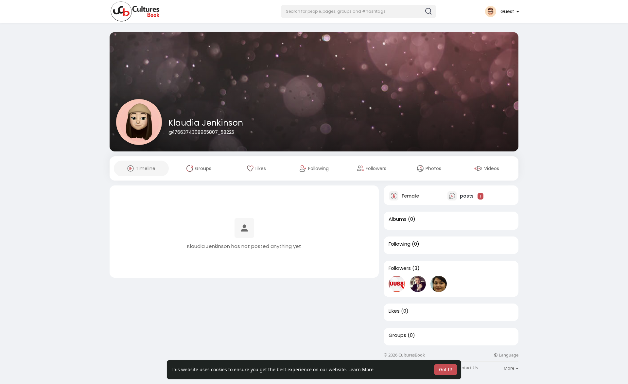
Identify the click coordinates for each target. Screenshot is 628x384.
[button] (358, 11)
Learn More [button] (361, 369)
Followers (400, 268)
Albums (398, 219)
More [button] (509, 368)
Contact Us (467, 368)
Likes (394, 311)
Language (508, 355)
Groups (397, 335)
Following (399, 244)
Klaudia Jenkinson (205, 123)
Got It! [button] (445, 369)
